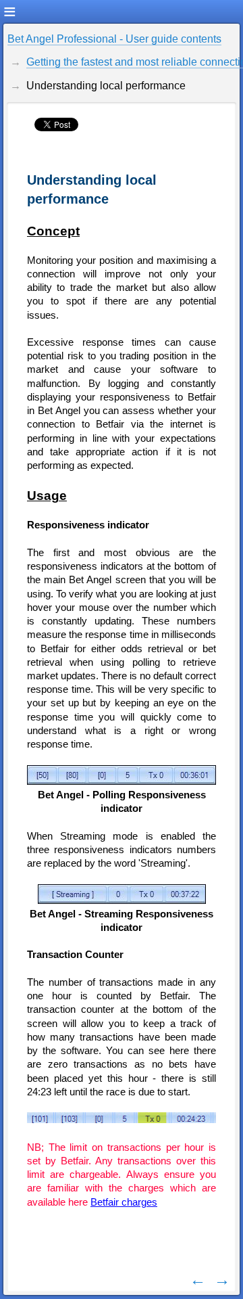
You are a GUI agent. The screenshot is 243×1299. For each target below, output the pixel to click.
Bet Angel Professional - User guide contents (114, 39)
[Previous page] (198, 1279)
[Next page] (222, 1279)
